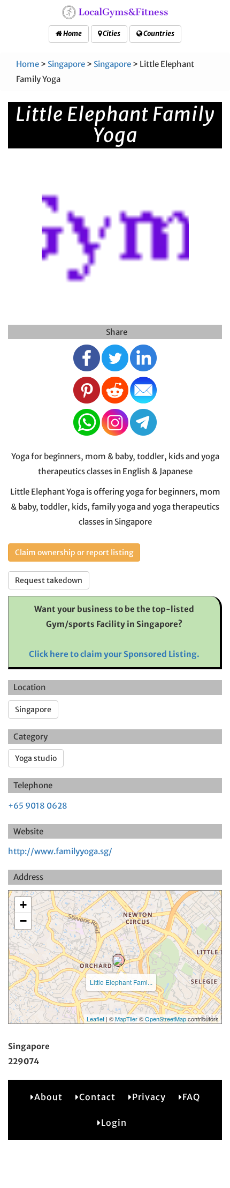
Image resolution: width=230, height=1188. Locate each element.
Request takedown (48, 580)
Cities (111, 33)
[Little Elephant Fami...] (118, 960)
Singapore (66, 64)
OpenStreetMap (165, 1018)
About (48, 1097)
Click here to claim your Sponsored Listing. (114, 654)
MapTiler (126, 1018)
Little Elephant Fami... (121, 982)
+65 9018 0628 (37, 806)
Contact (97, 1097)
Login (114, 1122)
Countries (158, 33)
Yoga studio (36, 758)
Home (72, 33)
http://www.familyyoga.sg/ (60, 851)
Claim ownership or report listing (74, 552)
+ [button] (23, 904)
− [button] (23, 921)
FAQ (191, 1097)
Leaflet (95, 1018)
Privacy (149, 1097)
